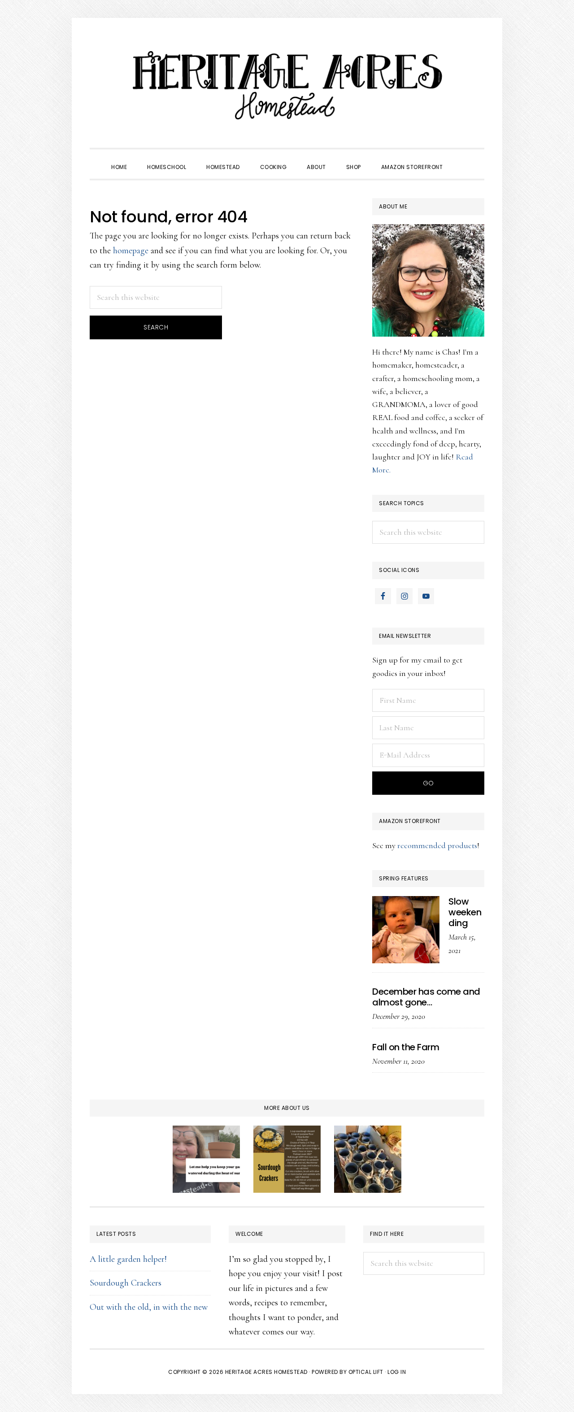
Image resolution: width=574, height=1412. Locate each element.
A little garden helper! (128, 1259)
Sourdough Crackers (125, 1283)
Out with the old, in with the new (149, 1307)
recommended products (437, 845)
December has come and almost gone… (426, 997)
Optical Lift (365, 1372)
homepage (130, 250)
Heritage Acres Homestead (287, 85)
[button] (463, 159)
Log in (396, 1372)
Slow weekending (464, 912)
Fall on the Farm (405, 1047)
